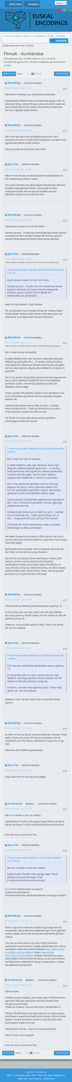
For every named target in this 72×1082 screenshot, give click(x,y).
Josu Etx (13, 164)
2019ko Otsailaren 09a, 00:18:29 (18, 342)
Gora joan (8, 1053)
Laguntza (29, 1072)
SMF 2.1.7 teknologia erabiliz (18, 1075)
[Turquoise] (70, 10)
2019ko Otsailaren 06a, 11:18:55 (18, 169)
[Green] (65, 10)
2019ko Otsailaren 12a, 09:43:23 (18, 808)
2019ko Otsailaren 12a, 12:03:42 (18, 850)
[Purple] (67, 10)
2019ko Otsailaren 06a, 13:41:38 (18, 220)
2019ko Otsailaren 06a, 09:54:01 (18, 130)
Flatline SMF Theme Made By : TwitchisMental (36, 1079)
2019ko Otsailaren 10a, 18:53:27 (18, 648)
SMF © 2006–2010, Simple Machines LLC (48, 1075)
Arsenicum (15, 803)
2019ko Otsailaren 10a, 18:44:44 (18, 599)
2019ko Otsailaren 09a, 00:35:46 (18, 441)
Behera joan (9, 73)
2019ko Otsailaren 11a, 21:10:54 (18, 728)
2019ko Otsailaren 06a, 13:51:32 (18, 259)
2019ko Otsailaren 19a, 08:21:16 (18, 921)
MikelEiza (14, 83)
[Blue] (62, 10)
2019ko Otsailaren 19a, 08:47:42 (18, 985)
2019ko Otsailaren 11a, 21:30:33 (18, 770)
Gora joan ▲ (41, 1072)
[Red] (59, 10)
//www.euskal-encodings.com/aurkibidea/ (29, 954)
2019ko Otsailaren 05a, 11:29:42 (18, 88)
